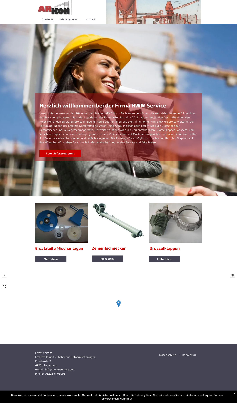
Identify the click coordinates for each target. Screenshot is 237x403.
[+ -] (118, 307)
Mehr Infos (126, 398)
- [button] (4, 280)
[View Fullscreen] (4, 286)
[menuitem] (48, 19)
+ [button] (4, 275)
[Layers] (232, 275)
